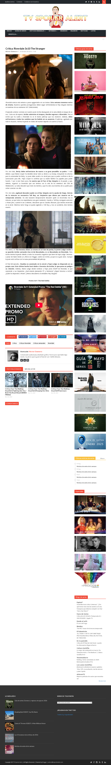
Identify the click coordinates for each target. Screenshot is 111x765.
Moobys (80, 626)
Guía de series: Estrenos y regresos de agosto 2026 (31, 700)
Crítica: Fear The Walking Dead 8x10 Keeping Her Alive (38, 390)
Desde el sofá (82, 621)
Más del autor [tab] (30, 369)
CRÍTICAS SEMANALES (36, 31)
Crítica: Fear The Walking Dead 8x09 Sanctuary (60, 390)
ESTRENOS (52, 31)
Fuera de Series (82, 614)
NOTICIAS (84, 31)
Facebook (23, 337)
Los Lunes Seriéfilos (84, 665)
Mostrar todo (102, 681)
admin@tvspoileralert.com (55, 762)
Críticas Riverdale (25, 343)
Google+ (53, 337)
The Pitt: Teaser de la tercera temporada (89, 628)
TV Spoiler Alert (18, 762)
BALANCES (74, 31)
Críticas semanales (39, 343)
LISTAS (93, 31)
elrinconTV (81, 674)
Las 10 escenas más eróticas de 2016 (26, 735)
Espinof (79, 602)
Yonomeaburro (82, 658)
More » (102, 458)
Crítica (14, 343)
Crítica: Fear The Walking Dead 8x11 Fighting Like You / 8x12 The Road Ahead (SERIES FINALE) (16, 392)
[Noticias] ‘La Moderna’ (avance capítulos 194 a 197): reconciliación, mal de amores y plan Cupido (90, 669)
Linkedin (63, 337)
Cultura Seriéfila (83, 648)
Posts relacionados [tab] (14, 369)
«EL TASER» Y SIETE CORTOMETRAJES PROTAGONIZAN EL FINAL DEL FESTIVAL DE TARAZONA (89, 636)
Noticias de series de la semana (86, 466)
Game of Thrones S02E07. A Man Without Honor (30, 723)
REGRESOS (63, 31)
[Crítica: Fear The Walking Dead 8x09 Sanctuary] (62, 380)
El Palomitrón (82, 631)
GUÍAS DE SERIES (20, 31)
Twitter (33, 337)
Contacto (19, 2)
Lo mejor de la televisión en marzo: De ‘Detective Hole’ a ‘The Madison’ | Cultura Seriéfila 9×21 (89, 652)
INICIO (9, 31)
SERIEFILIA (12, 34)
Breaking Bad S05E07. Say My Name (26, 712)
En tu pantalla (82, 641)
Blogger (44, 762)
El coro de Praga (82, 623)
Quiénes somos (9, 2)
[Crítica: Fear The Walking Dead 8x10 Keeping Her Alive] (39, 380)
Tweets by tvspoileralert (65, 714)
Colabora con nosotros (31, 2)
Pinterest (43, 337)
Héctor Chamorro (12, 51)
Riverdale (51, 343)
